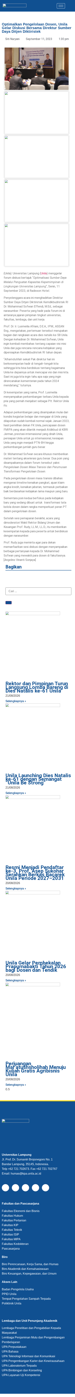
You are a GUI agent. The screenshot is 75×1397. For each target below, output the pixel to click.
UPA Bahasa (10, 1351)
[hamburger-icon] (61, 6)
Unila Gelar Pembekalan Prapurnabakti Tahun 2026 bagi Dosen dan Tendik (35, 966)
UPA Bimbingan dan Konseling (22, 1370)
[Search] (8, 602)
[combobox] (38, 591)
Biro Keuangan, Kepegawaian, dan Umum (29, 1273)
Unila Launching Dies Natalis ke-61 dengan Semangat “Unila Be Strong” (38, 779)
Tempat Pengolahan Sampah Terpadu (26, 1298)
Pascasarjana (11, 1248)
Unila (44, 273)
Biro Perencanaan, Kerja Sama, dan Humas (30, 1264)
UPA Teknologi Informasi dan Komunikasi (28, 1356)
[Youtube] (45, 1187)
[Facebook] (5, 1187)
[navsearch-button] (68, 6)
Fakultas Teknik (12, 1229)
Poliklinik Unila (11, 1303)
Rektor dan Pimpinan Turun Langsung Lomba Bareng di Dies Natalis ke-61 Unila (36, 687)
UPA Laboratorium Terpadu (19, 1365)
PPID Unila (9, 1294)
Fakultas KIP (10, 1225)
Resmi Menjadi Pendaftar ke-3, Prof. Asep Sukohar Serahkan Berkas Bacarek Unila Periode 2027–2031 (35, 872)
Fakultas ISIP (10, 1234)
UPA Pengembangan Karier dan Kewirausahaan (33, 1360)
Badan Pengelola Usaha (18, 1289)
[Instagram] (35, 1187)
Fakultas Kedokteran (15, 1243)
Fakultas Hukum (12, 1215)
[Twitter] (15, 1187)
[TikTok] (25, 1187)
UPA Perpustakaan (14, 1346)
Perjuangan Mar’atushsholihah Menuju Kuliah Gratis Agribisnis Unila (35, 1069)
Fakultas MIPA (11, 1239)
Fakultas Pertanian (14, 1220)
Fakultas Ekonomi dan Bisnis (21, 1211)
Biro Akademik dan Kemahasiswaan (25, 1268)
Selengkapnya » (15, 701)
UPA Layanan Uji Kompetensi (21, 1375)
